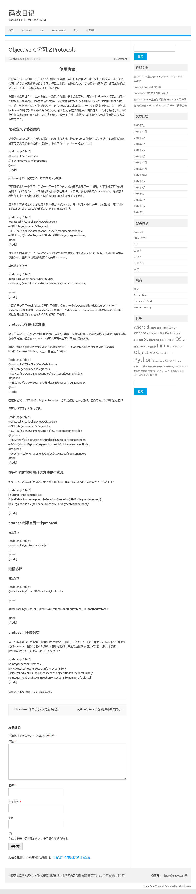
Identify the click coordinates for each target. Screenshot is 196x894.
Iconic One (148, 886)
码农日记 (22, 13)
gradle (163, 340)
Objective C (45, 691)
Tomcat (178, 367)
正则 (141, 374)
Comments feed (143, 301)
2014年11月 (140, 168)
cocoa (151, 333)
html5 (170, 339)
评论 (12, 741)
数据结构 (175, 371)
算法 (75, 30)
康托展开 (166, 371)
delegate (138, 340)
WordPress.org (142, 307)
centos (140, 332)
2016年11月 (140, 131)
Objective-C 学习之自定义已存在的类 (35, 709)
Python (143, 360)
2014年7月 (140, 193)
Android (26, 30)
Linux (163, 345)
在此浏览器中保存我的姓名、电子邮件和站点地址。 (39, 838)
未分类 (137, 256)
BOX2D (168, 327)
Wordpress (185, 886)
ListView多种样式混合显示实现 (151, 93)
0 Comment (120, 58)
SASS (171, 361)
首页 (11, 30)
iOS (42, 30)
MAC (181, 346)
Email (156, 340)
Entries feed (140, 295)
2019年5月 (140, 125)
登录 (136, 289)
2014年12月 (140, 162)
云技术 (137, 250)
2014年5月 (140, 206)
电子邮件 (14, 801)
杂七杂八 (139, 263)
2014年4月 (140, 212)
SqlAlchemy (168, 367)
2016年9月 (140, 137)
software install (155, 367)
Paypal (163, 353)
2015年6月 (140, 156)
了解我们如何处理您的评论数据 (71, 857)
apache (152, 328)
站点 (11, 817)
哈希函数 (152, 371)
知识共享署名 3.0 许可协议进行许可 (103, 875)
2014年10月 (140, 175)
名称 (12, 785)
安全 (159, 371)
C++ (176, 328)
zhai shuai (18, 58)
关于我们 (90, 30)
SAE (167, 361)
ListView (174, 346)
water (184, 367)
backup (160, 328)
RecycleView (158, 361)
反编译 (144, 371)
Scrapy (178, 361)
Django (149, 339)
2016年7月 (140, 150)
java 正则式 (151, 346)
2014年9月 (140, 181)
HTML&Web (58, 30)
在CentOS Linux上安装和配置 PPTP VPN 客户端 (160, 99)
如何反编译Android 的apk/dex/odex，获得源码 (160, 105)
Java (142, 346)
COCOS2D (164, 333)
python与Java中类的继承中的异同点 (100, 709)
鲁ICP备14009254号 (175, 875)
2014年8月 (140, 187)
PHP (170, 353)
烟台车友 (148, 374)
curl (178, 333)
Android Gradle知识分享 (147, 87)
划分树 (137, 371)
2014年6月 (140, 200)
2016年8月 (140, 144)
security (140, 366)
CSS (174, 333)
